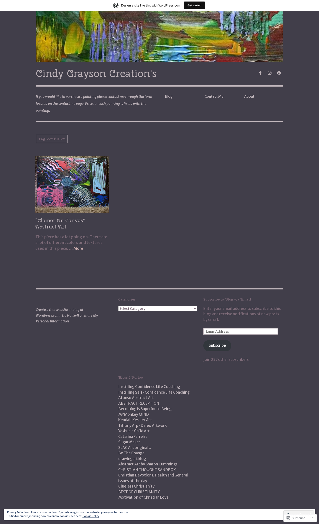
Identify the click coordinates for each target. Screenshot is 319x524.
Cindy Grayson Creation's (96, 73)
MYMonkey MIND (133, 414)
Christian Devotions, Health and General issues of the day (153, 478)
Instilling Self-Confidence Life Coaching (154, 392)
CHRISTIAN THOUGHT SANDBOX (147, 469)
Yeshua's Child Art (134, 431)
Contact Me (214, 96)
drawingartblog (132, 458)
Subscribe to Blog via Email (227, 299)
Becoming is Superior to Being (145, 408)
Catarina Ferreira (132, 436)
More (78, 248)
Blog (169, 96)
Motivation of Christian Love (143, 497)
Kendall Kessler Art (135, 419)
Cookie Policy (90, 516)
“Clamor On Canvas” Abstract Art (60, 223)
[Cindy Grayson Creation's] (159, 36)
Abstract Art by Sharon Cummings (148, 464)
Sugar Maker (129, 442)
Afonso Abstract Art (136, 397)
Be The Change (131, 453)
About (249, 96)
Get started (194, 5)
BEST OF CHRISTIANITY (139, 492)
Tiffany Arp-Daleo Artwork (142, 425)
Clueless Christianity (136, 486)
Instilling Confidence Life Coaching (149, 386)
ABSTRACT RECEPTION (138, 403)
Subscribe (217, 345)
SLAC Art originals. (134, 447)
